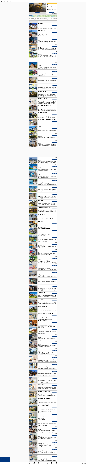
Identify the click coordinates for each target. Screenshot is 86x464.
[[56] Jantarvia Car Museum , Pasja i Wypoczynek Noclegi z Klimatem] (33, 429)
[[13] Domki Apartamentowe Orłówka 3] (33, 115)
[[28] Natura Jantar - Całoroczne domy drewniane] (33, 231)
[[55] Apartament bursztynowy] (33, 422)
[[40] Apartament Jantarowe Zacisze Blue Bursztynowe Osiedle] (33, 316)
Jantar (29, 38)
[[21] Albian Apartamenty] (33, 182)
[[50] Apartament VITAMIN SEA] (33, 387)
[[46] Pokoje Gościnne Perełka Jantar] (33, 358)
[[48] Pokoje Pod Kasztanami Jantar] (33, 373)
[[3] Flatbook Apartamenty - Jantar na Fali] (33, 40)
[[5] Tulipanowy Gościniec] (33, 54)
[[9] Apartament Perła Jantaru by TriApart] (33, 87)
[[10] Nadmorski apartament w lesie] (33, 94)
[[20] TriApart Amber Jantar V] (33, 174)
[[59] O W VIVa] (33, 450)
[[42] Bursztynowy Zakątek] (33, 330)
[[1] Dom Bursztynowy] (33, 26)
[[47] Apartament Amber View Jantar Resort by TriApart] (33, 366)
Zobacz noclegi (54, 46)
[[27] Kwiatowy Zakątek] (33, 224)
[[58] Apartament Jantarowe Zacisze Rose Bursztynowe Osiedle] (33, 443)
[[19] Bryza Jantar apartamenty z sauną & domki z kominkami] (33, 167)
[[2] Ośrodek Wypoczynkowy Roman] (33, 33)
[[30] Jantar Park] (33, 245)
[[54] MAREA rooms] (33, 415)
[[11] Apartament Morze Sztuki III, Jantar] (33, 101)
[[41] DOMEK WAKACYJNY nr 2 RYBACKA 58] (33, 323)
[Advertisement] (43, 152)
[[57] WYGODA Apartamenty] (33, 436)
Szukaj (52, 12)
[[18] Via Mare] (33, 160)
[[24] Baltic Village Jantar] (33, 203)
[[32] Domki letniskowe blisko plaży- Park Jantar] (33, 259)
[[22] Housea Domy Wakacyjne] (33, 189)
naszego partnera (53, 213)
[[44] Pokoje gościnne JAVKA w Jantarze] (33, 344)
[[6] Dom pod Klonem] (33, 65)
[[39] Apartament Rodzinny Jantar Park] (33, 309)
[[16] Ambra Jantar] (33, 136)
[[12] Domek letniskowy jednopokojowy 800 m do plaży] (33, 108)
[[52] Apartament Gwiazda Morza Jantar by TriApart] (33, 401)
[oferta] (31, 36)
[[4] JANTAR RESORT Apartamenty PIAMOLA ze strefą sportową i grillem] (33, 47)
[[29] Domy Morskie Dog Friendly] (33, 238)
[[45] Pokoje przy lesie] (33, 351)
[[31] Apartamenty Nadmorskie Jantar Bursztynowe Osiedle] (33, 252)
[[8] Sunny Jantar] (33, 80)
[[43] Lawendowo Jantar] (33, 337)
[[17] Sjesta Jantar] (33, 143)
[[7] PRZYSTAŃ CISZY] (33, 73)
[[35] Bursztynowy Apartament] (33, 281)
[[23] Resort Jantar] (33, 196)
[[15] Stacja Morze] (33, 129)
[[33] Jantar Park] (33, 266)
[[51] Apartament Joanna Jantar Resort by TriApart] (33, 394)
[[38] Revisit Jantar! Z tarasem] (33, 302)
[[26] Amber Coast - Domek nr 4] (33, 217)
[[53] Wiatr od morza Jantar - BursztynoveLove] (33, 408)
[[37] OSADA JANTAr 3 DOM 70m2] (33, 295)
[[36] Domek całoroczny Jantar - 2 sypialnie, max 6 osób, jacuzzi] (33, 288)
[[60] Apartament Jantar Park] (33, 458)
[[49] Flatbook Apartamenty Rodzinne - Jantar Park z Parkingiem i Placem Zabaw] (33, 380)
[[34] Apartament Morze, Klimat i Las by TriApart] (33, 274)
